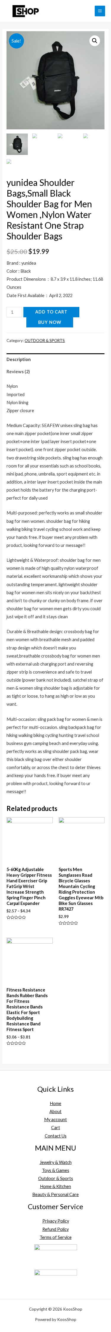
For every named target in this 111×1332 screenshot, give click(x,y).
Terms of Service (56, 1237)
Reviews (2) (18, 371)
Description (19, 359)
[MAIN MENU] (100, 11)
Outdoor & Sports (55, 1178)
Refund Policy (55, 1229)
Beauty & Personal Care (55, 1194)
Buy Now (49, 322)
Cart (55, 1127)
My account (55, 1119)
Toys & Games (55, 1170)
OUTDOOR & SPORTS (45, 340)
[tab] (55, 359)
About (55, 1111)
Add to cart (51, 311)
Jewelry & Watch (56, 1162)
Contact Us (56, 1135)
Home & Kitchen (55, 1186)
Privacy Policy (55, 1220)
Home (55, 1103)
